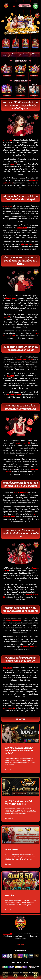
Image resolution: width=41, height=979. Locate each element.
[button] (13, 6)
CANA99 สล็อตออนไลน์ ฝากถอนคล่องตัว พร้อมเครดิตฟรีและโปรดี (19, 750)
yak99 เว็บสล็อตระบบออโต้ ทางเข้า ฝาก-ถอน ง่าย (18, 802)
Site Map (20, 945)
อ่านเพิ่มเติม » (9, 770)
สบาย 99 (9, 895)
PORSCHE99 (11, 849)
